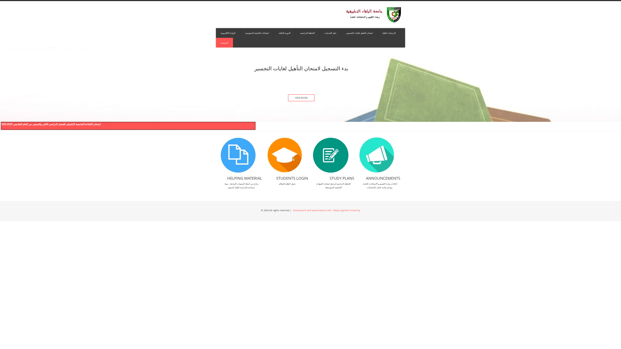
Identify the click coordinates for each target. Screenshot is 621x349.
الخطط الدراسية (307, 33)
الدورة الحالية (284, 33)
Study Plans (342, 178)
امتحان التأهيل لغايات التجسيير (359, 33)
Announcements (383, 178)
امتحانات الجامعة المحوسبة (257, 33)
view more (301, 97)
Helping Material (244, 178)
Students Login (292, 178)
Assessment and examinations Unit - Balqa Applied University (326, 210)
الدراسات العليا (389, 33)
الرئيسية (224, 42)
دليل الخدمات (330, 33)
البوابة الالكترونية (228, 33)
